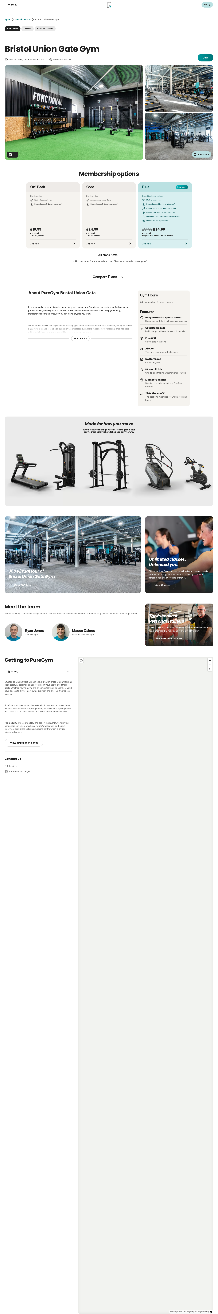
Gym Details (12, 29)
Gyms (7, 19)
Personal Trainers (45, 29)
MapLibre (173, 1312)
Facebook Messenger (19, 771)
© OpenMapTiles (192, 1312)
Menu (14, 5)
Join (205, 57)
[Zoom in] (210, 660)
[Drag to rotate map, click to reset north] (210, 669)
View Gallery (203, 154)
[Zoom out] (210, 665)
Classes (27, 29)
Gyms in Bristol (23, 19)
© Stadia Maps (181, 1312)
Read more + (80, 338)
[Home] (109, 4)
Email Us (13, 766)
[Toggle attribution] (211, 1312)
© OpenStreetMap (203, 1312)
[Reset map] (81, 660)
